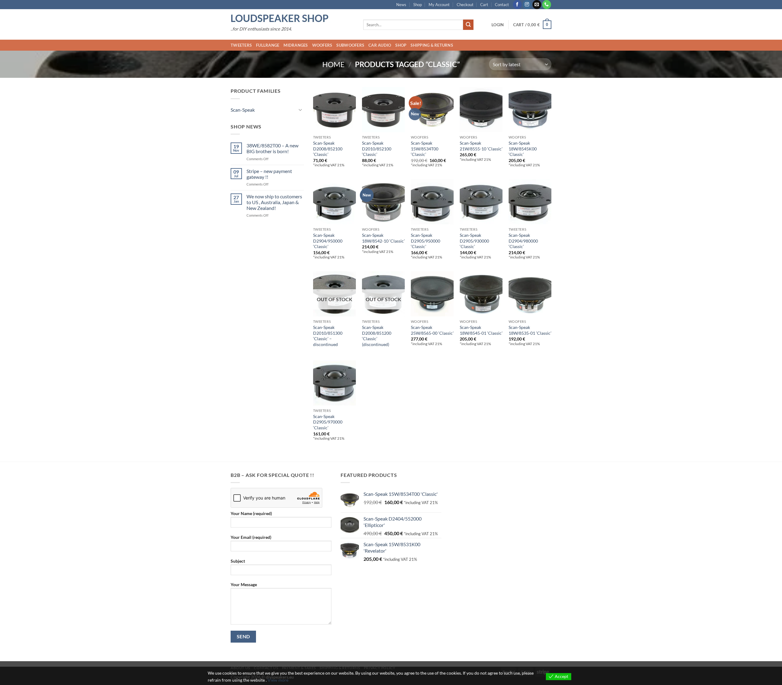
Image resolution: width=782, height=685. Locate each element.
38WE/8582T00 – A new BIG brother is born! (272, 148)
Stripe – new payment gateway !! (269, 174)
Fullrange (267, 45)
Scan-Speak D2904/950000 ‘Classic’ (327, 241)
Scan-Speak (243, 110)
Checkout (465, 4)
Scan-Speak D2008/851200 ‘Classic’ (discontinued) (376, 336)
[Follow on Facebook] (517, 4)
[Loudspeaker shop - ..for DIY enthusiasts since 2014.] (292, 18)
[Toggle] (300, 109)
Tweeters (241, 45)
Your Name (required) (251, 513)
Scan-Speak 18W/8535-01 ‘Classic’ (530, 330)
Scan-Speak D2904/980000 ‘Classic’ (523, 241)
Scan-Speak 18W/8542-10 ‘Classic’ (383, 238)
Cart (484, 4)
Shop (417, 4)
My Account (439, 4)
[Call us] (546, 4)
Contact (502, 4)
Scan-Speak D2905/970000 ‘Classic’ (327, 422)
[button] (497, 24)
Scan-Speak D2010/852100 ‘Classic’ (376, 148)
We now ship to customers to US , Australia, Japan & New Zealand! (274, 202)
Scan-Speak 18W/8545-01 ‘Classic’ (481, 330)
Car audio (379, 45)
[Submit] (468, 25)
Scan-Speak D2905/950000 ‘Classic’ (425, 241)
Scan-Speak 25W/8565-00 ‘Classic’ (432, 330)
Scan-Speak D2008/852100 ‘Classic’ (327, 148)
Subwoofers (350, 45)
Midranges (295, 45)
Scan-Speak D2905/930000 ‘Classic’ (474, 241)
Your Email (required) (251, 537)
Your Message (244, 584)
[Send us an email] (536, 4)
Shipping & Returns (432, 45)
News (401, 4)
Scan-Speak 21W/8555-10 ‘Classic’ (481, 145)
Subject (238, 561)
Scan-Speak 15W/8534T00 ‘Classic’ (424, 148)
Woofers (322, 45)
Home (333, 64)
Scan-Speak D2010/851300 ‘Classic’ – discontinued (327, 336)
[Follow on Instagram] (527, 4)
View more (278, 680)
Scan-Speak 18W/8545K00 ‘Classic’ (523, 148)
